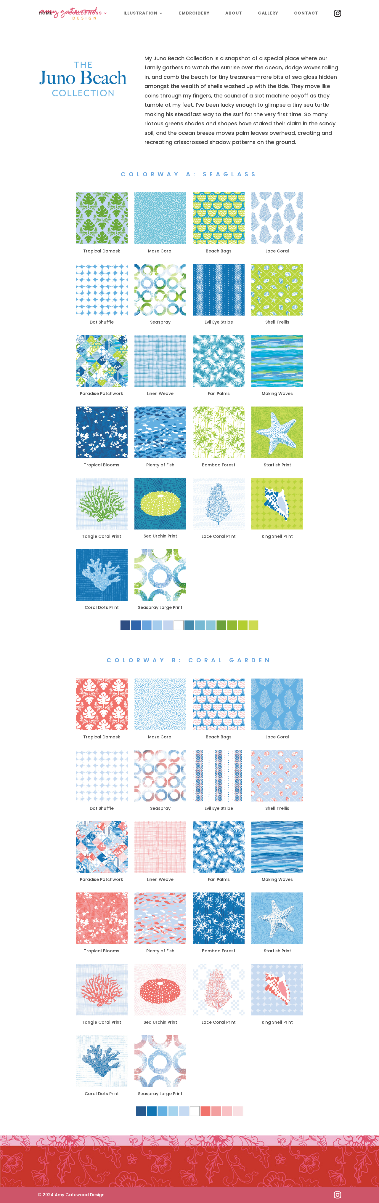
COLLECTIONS (85, 13)
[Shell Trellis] (277, 314)
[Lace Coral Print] (219, 528)
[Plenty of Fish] (160, 457)
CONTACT (306, 13)
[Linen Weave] (160, 385)
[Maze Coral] (160, 243)
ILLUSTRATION (140, 13)
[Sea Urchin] (160, 1014)
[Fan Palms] (219, 385)
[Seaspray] (160, 314)
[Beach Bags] (219, 243)
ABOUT (233, 13)
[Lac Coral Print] (219, 1014)
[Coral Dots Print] (102, 599)
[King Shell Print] (277, 528)
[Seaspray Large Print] (160, 599)
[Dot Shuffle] (102, 800)
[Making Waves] (277, 385)
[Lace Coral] (277, 243)
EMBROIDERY (194, 13)
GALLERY (268, 13)
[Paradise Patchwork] (102, 385)
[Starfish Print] (277, 457)
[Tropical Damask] (102, 243)
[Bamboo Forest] (219, 457)
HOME (46, 13)
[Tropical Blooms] (102, 457)
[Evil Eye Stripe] (219, 314)
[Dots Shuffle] (102, 314)
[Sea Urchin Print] (160, 528)
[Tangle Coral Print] (102, 528)
